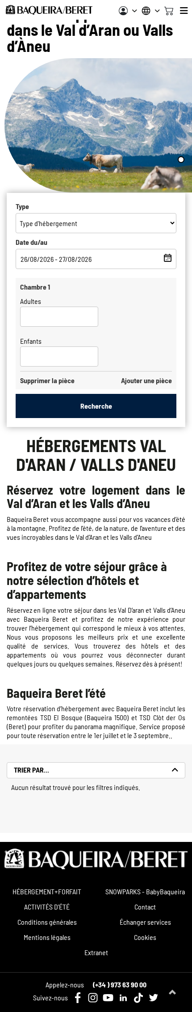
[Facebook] (77, 997)
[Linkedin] (123, 997)
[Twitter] (153, 997)
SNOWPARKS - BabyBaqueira (145, 891)
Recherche (96, 405)
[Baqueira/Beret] (49, 10)
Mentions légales (47, 937)
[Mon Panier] (168, 9)
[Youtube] (108, 997)
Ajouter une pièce (146, 380)
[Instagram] (93, 997)
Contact (145, 906)
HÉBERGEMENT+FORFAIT (47, 891)
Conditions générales (47, 922)
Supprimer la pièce (47, 380)
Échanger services (145, 922)
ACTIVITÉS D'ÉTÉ (47, 906)
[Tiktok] (138, 997)
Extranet (96, 952)
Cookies (145, 937)
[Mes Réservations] (128, 10)
